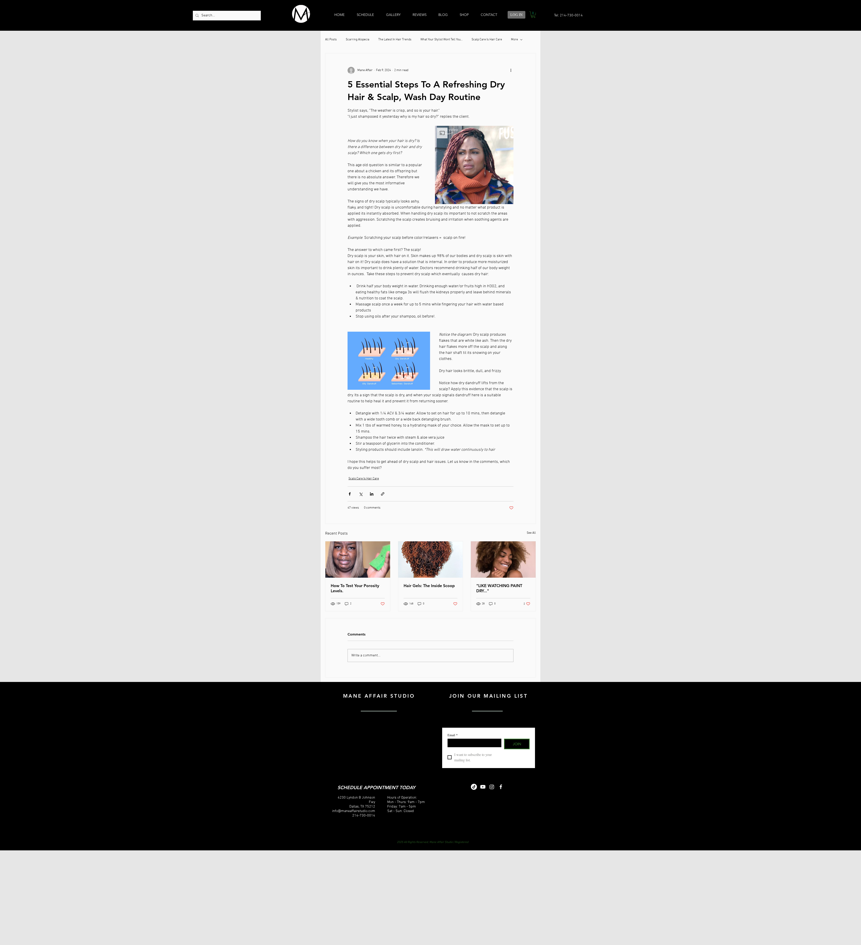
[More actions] (510, 70)
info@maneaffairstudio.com (353, 811)
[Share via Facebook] (350, 494)
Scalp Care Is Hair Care (487, 39)
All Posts (331, 39)
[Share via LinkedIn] (372, 494)
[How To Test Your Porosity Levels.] (357, 559)
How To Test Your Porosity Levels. (355, 588)
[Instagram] (492, 787)
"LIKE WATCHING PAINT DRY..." (499, 588)
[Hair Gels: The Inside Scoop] (430, 559)
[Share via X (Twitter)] (361, 494)
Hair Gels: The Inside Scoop (429, 585)
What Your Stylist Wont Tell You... (441, 39)
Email (453, 735)
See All (531, 533)
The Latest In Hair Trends (394, 39)
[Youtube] (483, 787)
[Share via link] (382, 494)
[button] (533, 14)
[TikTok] (474, 787)
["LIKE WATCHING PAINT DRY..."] (503, 559)
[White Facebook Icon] (501, 787)
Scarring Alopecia (357, 39)
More (514, 39)
